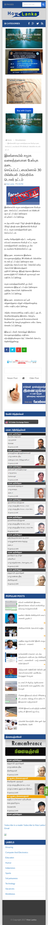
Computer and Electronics (16, 852)
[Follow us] (38, 23)
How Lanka (31, 920)
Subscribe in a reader (13, 825)
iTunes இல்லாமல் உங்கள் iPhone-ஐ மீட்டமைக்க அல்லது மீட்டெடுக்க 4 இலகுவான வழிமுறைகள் (32, 698)
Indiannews (10, 868)
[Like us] (28, 23)
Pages (10, 4)
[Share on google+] (18, 349)
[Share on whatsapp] (24, 349)
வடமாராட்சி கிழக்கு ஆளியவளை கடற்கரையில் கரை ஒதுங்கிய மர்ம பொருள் (31, 685)
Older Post (34, 378)
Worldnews (10, 894)
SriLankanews (11, 878)
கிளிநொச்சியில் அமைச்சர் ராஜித (31, 628)
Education (9, 857)
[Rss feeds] (42, 23)
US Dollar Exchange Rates (19, 422)
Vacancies (9, 889)
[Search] (43, 4)
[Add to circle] (33, 23)
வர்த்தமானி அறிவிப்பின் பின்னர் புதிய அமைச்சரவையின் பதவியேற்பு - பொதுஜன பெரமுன (32, 672)
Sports (8, 873)
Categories (13, 23)
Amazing (9, 847)
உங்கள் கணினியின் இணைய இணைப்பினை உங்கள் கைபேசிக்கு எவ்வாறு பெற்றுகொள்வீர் (31, 605)
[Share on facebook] (6, 349)
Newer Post (12, 378)
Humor (8, 863)
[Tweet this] (12, 349)
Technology (10, 883)
